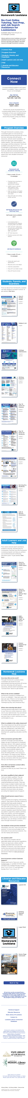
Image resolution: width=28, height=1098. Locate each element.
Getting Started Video (21, 913)
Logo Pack (22, 927)
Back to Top (14, 983)
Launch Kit (22, 885)
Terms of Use (21, 1087)
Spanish (21, 303)
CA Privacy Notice (13, 1087)
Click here (20, 115)
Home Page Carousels (22, 954)
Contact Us (13, 1017)
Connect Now (7, 49)
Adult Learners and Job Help (12, 60)
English (20, 301)
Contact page (5, 864)
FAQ (3, 62)
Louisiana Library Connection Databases (14, 1020)
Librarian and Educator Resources (10, 66)
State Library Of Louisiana (14, 1014)
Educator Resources (14, 1012)
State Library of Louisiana (9, 1031)
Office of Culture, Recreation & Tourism (12, 1035)
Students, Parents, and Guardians (10, 56)
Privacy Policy (4, 1087)
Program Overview (9, 52)
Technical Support (13, 1009)
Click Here (18, 996)
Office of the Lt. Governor (13, 1034)
